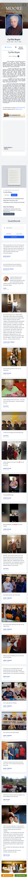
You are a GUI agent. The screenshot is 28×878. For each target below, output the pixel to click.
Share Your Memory (8, 214)
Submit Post (14, 237)
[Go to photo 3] (14, 791)
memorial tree (20, 107)
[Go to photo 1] (12, 365)
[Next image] (25, 357)
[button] (14, 303)
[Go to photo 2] (13, 791)
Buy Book (14, 195)
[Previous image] (3, 357)
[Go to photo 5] (15, 365)
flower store (19, 109)
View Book (6, 195)
